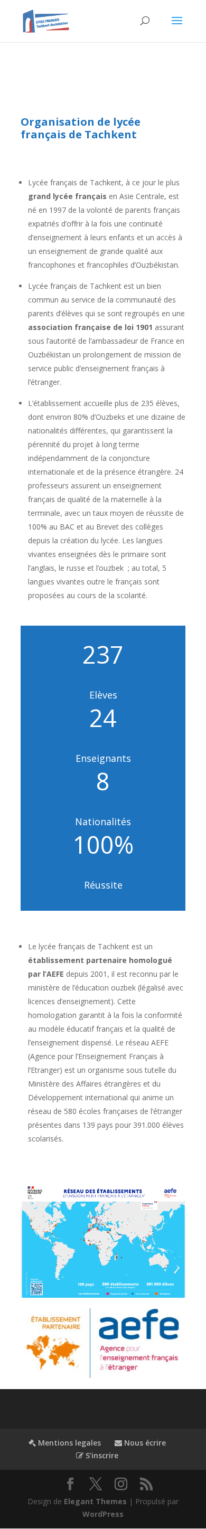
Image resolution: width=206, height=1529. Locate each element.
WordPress (103, 1514)
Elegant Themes (95, 1501)
